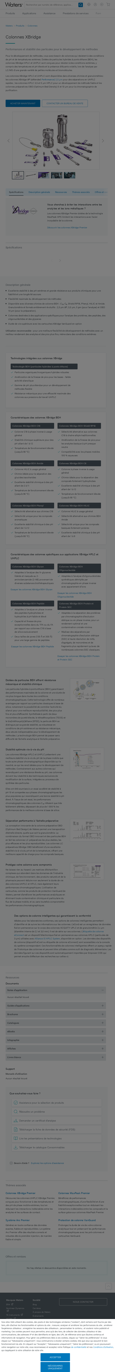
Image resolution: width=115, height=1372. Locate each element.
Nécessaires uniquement (55, 1367)
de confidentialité (78, 1347)
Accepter (55, 1357)
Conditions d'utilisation (103, 1347)
